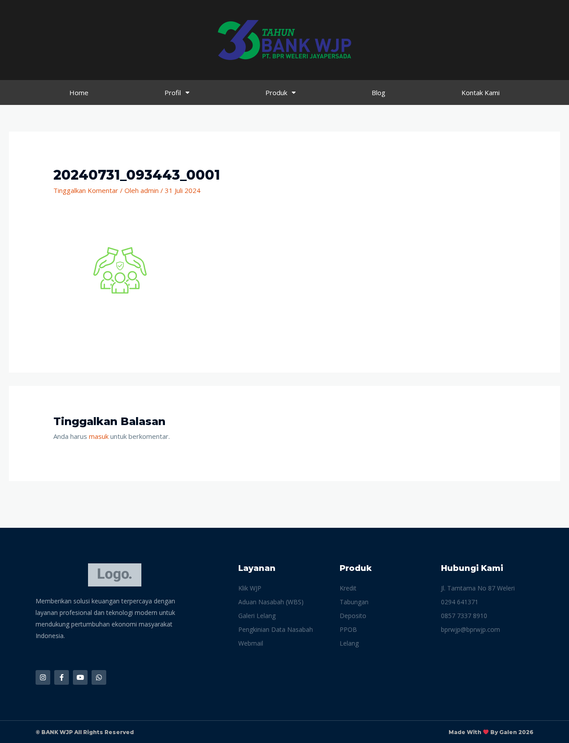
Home (78, 92)
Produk (276, 92)
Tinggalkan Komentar (85, 190)
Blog (378, 92)
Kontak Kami (480, 92)
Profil (172, 92)
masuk (98, 436)
